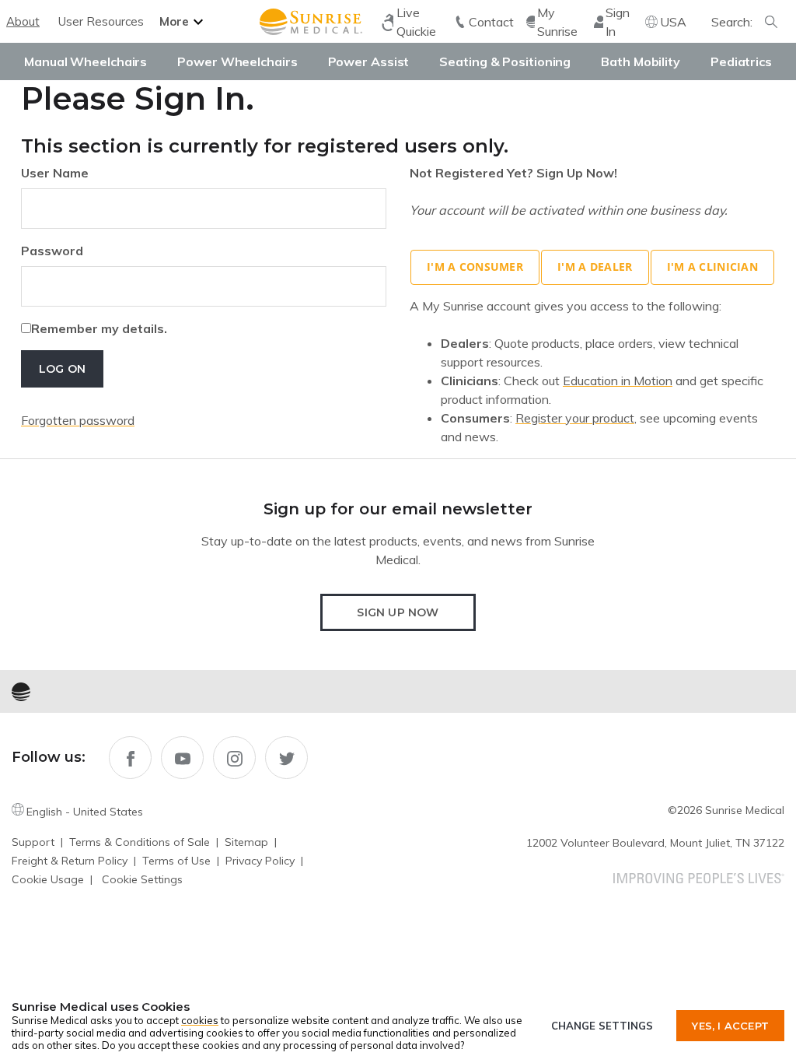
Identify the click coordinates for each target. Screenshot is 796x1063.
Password (52, 250)
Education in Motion (617, 380)
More (174, 21)
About (23, 21)
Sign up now (397, 612)
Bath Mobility (640, 61)
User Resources (101, 21)
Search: (731, 22)
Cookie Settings (142, 879)
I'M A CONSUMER (475, 266)
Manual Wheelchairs (85, 61)
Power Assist (369, 61)
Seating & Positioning (505, 61)
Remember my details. (99, 328)
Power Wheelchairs (237, 61)
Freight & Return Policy (69, 861)
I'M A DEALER (594, 266)
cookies (199, 1020)
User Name (55, 173)
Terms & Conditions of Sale (139, 842)
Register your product (574, 418)
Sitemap (246, 842)
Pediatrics (741, 61)
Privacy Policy (260, 861)
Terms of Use (176, 861)
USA (673, 22)
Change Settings (602, 1025)
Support (33, 842)
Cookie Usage (48, 879)
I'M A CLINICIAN (712, 266)
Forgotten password (77, 420)
